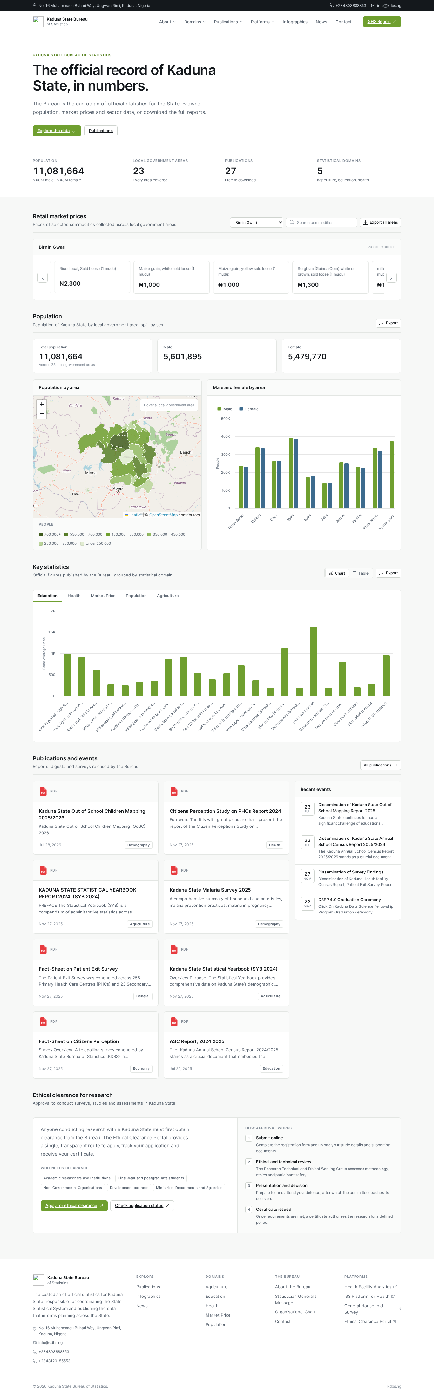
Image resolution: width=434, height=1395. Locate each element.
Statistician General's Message (296, 1299)
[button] (41, 404)
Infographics (295, 21)
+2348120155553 (54, 1360)
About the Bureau (292, 1286)
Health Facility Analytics (367, 1286)
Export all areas (384, 222)
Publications (226, 21)
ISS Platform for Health (367, 1296)
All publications (377, 765)
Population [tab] (136, 595)
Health (212, 1305)
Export (392, 322)
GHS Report (379, 21)
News (321, 21)
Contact (343, 21)
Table (363, 573)
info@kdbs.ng (389, 5)
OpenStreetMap (163, 514)
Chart (340, 573)
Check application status (139, 1205)
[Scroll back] (42, 278)
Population (216, 1324)
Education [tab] (47, 595)
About (165, 21)
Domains (192, 21)
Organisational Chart (295, 1311)
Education (215, 1296)
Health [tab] (74, 595)
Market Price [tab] (103, 595)
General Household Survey (363, 1309)
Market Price (218, 1315)
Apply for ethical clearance (71, 1205)
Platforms (260, 21)
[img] (117, 457)
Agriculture (216, 1286)
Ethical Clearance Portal (367, 1321)
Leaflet (135, 514)
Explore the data (53, 130)
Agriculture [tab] (168, 595)
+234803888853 (351, 5)
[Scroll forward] (391, 278)
